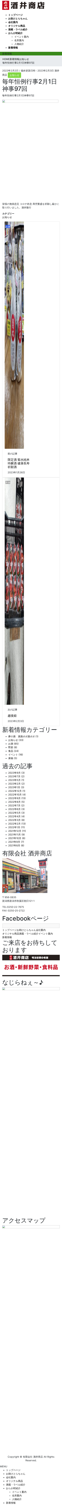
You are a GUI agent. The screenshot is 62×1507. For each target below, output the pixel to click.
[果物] (14, 590)
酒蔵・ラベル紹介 (28, 933)
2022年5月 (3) (16, 812)
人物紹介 (19, 43)
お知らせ (14, 75)
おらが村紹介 (13, 1488)
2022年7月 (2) (16, 805)
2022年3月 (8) (16, 820)
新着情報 (7, 937)
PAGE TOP (58, 1459)
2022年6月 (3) (16, 809)
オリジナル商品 (10, 933)
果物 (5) (12, 758)
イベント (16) (15, 754)
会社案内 (41, 929)
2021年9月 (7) (16, 841)
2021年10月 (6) (16, 838)
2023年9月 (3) (16, 772)
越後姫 (12, 715)
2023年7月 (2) (16, 776)
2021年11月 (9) (16, 834)
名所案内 (19, 40)
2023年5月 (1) (16, 780)
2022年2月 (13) (17, 823)
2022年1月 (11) (16, 827)
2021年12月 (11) (17, 830)
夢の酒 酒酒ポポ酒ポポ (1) (23, 736)
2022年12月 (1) (16, 790)
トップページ (9, 929)
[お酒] (14, 334)
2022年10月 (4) (17, 794)
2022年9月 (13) (17, 798)
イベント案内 (21, 36)
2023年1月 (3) (16, 787)
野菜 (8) (12, 747)
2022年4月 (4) (16, 816)
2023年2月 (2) (16, 783)
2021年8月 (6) (16, 845)
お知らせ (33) (15, 740)
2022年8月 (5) (16, 801)
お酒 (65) (13, 743)
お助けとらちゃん (26, 929)
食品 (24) (13, 750)
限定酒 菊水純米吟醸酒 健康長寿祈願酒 (18, 463)
